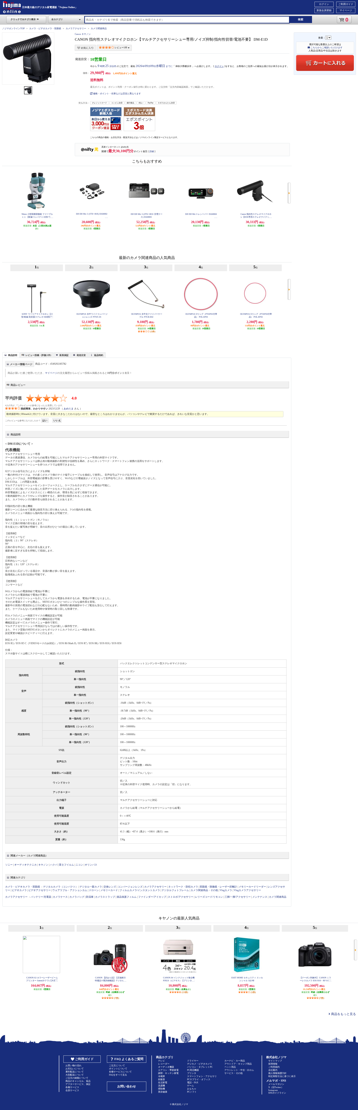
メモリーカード (109, 890)
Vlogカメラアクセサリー (247, 890)
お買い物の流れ (73, 1065)
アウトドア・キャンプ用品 (238, 1064)
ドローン (94, 890)
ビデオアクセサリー (39, 890)
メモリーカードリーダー (252, 886)
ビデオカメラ (19, 890)
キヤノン (43, 864)
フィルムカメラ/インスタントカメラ (140, 890)
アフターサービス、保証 (78, 1084)
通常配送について (74, 1071)
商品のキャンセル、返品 (78, 1081)
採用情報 (272, 1064)
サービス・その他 (233, 1073)
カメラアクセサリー (76, 28)
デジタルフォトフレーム (175, 890)
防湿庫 (89, 896)
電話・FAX (192, 1082)
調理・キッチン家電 (168, 1073)
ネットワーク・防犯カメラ (183, 886)
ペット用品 (230, 1067)
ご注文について (117, 1065)
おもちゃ (191, 1088)
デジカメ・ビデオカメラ (199, 1064)
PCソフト (192, 1092)
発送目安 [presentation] (81, 355)
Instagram (273, 1090)
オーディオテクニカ (25, 864)
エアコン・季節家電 (168, 1070)
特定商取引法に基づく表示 (282, 1076)
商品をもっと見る (343, 1014)
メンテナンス (259, 896)
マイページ (346, 10)
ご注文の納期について (76, 1078)
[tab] (10, 355)
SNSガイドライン (277, 1093)
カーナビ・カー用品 (234, 1060)
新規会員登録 (324, 10)
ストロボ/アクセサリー (180, 896)
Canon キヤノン (83, 34)
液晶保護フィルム (127, 896)
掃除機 (161, 1088)
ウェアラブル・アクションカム (69, 890)
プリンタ (191, 1073)
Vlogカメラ (226, 890)
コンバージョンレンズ (130, 886)
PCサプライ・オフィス (198, 1079)
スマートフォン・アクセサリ (202, 1076)
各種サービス (72, 1087)
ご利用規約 (274, 1067)
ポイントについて (118, 1068)
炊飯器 (161, 1079)
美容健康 (162, 1092)
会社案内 (272, 1070)
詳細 (151, 151)
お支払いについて (74, 1068)
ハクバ (53, 864)
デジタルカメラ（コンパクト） (60, 886)
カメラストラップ (105, 896)
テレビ (161, 1060)
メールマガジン (276, 1084)
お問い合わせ (126, 1086)
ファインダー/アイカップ (152, 896)
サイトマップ (275, 1060)
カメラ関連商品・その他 (204, 890)
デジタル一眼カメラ (91, 886)
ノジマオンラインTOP (13, 28)
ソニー (9, 864)
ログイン (324, 4)
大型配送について (74, 1075)
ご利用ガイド (345, 4)
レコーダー (163, 1064)
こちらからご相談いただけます (326, 47)
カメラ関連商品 (99, 28)
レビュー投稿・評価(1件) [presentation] (38, 355)
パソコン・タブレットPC (200, 1067)
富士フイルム (66, 864)
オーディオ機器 (166, 1067)
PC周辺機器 (193, 1070)
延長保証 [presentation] (64, 355)
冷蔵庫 (161, 1076)
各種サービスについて (120, 1071)
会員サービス (72, 1090)
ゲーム (190, 1085)
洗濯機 (161, 1085)
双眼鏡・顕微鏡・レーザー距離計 (218, 886)
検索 (300, 19)
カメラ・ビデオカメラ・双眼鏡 (45, 28)
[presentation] (10, 355)
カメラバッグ (76, 896)
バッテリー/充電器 (41, 896)
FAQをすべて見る (118, 1075)
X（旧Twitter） (275, 1087)
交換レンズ (110, 886)
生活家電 (162, 1082)
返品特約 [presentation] (98, 355)
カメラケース (60, 896)
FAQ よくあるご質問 (128, 1059)
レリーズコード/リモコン (209, 896)
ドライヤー (192, 1060)
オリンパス (91, 864)
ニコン (79, 864)
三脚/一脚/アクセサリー (238, 896)
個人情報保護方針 (277, 1073)
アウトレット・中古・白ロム (239, 1070)
